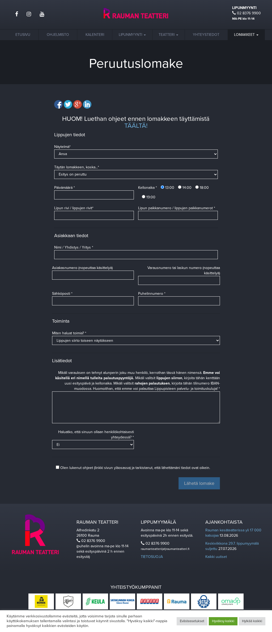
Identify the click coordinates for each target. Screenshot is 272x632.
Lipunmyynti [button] (131, 34)
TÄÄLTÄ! (136, 126)
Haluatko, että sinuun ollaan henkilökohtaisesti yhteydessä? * (96, 434)
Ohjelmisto (58, 34)
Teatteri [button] (167, 34)
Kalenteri (95, 34)
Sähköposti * (62, 293)
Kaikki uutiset (216, 556)
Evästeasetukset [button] (192, 621)
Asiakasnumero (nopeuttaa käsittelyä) (82, 268)
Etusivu (22, 34)
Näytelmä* (62, 146)
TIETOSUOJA (152, 556)
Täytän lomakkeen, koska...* (76, 167)
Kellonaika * (147, 187)
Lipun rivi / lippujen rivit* (74, 208)
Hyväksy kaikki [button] (223, 621)
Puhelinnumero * (151, 293)
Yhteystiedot (206, 34)
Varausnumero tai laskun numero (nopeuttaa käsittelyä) (183, 270)
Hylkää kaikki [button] (252, 621)
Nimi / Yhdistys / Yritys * (73, 247)
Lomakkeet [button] (245, 34)
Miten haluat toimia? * (69, 333)
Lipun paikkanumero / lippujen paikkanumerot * (176, 208)
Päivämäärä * (64, 187)
